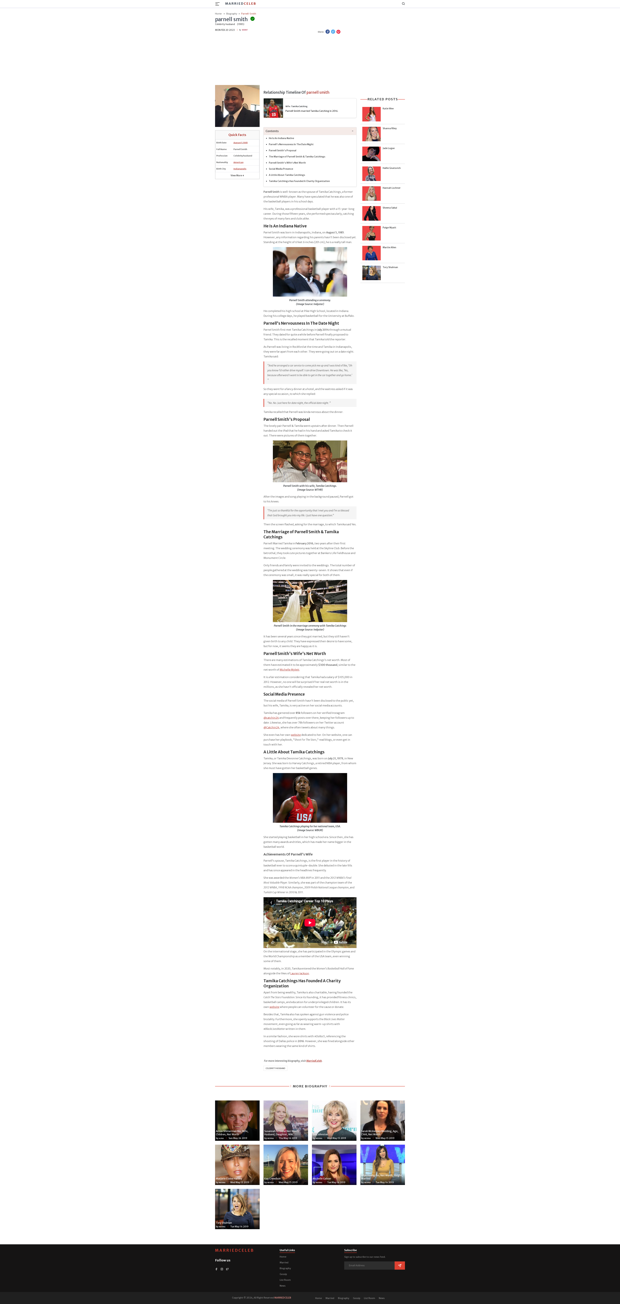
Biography (285, 1268)
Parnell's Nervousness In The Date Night (291, 144)
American (238, 162)
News (282, 1285)
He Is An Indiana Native (281, 138)
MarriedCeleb (234, 1250)
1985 (245, 142)
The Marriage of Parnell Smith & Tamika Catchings (297, 156)
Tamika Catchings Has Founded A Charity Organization (299, 181)
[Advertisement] (310, 59)
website (296, 734)
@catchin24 (271, 717)
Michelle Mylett (289, 669)
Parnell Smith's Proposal (282, 150)
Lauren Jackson (299, 973)
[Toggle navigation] (218, 4)
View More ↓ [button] (237, 175)
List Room (285, 1280)
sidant (245, 30)
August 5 (237, 142)
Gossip (283, 1274)
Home (283, 1256)
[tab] (310, 131)
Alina (221, 1138)
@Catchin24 (271, 727)
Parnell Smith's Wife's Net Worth (287, 162)
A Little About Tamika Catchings (287, 175)
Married (240, 3)
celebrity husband (275, 1068)
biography (231, 13)
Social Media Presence (281, 168)
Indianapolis (239, 168)
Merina (270, 1138)
